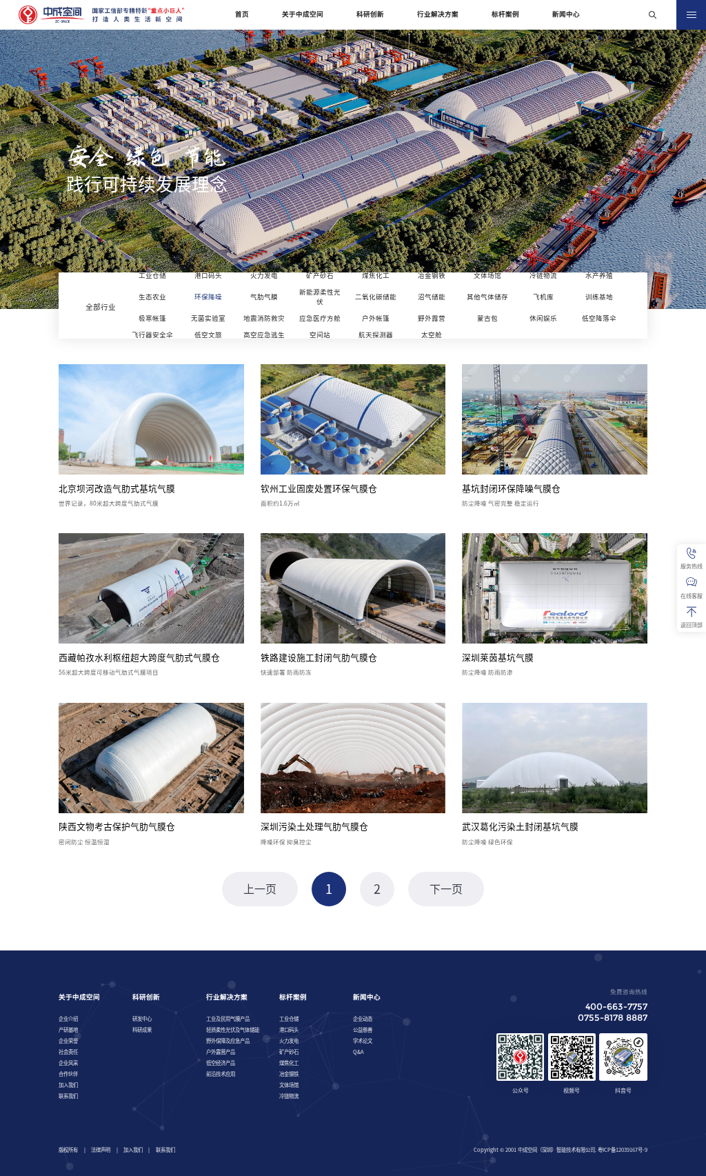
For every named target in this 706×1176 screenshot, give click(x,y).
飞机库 (543, 297)
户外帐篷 (376, 318)
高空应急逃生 (264, 335)
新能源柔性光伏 (320, 297)
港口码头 (208, 275)
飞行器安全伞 (152, 335)
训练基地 (599, 297)
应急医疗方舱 (320, 318)
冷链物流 (543, 275)
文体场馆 (487, 275)
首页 (242, 14)
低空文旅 (208, 335)
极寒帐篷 (152, 318)
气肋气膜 (264, 297)
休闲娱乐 (543, 318)
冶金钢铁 (431, 275)
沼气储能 (431, 297)
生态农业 (152, 297)
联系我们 (165, 1150)
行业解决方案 (437, 14)
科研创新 (370, 14)
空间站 (320, 335)
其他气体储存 (487, 297)
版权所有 (68, 1150)
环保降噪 (208, 297)
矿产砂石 (320, 275)
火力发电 (264, 275)
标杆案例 (505, 14)
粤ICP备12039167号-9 (622, 1150)
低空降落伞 (599, 318)
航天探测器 (376, 335)
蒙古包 (487, 318)
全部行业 (100, 306)
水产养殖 (599, 275)
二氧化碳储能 (375, 297)
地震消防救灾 (264, 318)
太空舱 (431, 335)
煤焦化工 (376, 275)
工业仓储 (152, 275)
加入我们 (133, 1150)
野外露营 (431, 318)
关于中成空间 (302, 14)
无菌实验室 (208, 318)
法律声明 (100, 1150)
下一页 (446, 889)
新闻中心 (566, 14)
